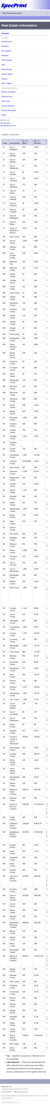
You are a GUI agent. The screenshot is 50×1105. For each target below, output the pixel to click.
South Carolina (7, 74)
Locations (36, 1095)
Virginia (4, 79)
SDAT (47, 1095)
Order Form (5, 101)
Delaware (4, 56)
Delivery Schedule (8, 92)
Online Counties (7, 1098)
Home (3, 1095)
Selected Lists (6, 97)
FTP (42, 1095)
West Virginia (6, 83)
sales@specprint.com (8, 126)
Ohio (3, 65)
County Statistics (8, 106)
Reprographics (11, 1095)
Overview (5, 33)
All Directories (6, 42)
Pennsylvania (6, 69)
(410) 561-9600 (6, 1091)
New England (6, 51)
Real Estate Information (24, 1095)
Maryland (4, 46)
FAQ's (3, 115)
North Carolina (6, 60)
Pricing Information (8, 110)
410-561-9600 (5, 123)
